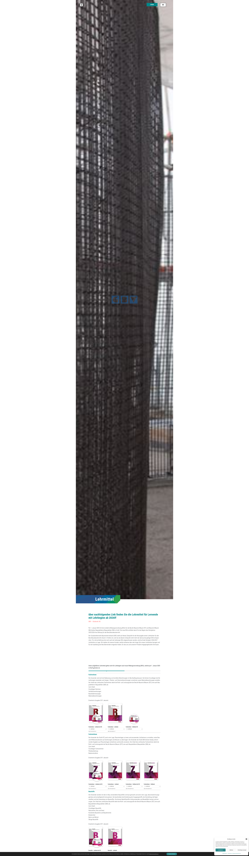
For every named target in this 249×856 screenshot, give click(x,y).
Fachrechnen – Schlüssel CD (132, 726)
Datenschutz (224, 853)
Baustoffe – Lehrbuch (112, 850)
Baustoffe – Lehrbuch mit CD (95, 850)
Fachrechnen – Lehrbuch (113, 726)
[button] (246, 839)
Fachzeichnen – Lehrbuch (113, 784)
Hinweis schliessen (171, 854)
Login (152, 4)
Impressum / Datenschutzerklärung (234, 853)
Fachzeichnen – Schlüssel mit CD (133, 784)
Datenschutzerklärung (153, 854)
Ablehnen (231, 850)
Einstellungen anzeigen (242, 850)
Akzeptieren (220, 850)
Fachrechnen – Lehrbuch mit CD (95, 726)
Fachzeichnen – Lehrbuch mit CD (95, 784)
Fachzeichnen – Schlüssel (149, 784)
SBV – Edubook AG (95, 621)
